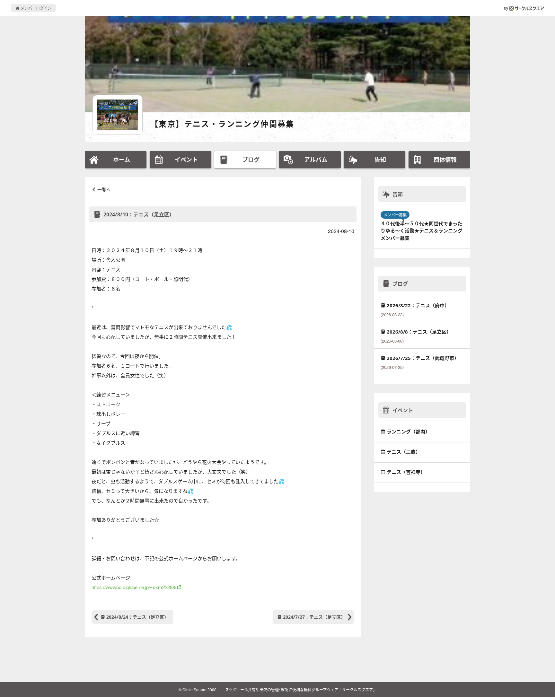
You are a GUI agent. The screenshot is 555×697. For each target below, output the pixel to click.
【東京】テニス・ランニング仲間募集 (222, 123)
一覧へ (104, 189)
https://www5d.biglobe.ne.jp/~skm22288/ (134, 587)
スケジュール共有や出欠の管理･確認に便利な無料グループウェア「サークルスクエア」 (301, 689)
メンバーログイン (35, 8)
